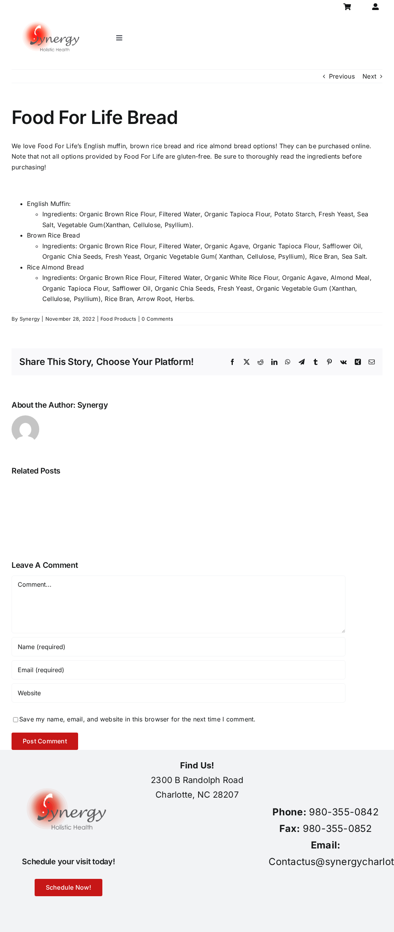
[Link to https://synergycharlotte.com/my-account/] (375, 6)
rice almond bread (224, 146)
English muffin (105, 146)
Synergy (30, 319)
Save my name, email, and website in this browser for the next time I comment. (137, 719)
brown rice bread (156, 146)
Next (369, 76)
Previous (342, 76)
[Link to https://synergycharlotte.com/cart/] (347, 6)
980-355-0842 (344, 812)
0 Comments (157, 319)
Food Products (118, 319)
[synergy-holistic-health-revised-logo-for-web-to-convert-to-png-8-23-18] (52, 17)
